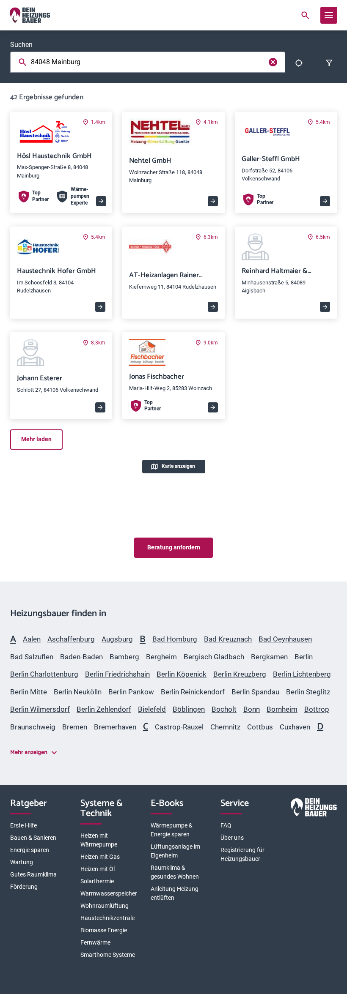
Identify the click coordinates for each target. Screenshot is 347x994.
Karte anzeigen (178, 466)
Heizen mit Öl (97, 869)
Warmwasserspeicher (108, 893)
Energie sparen (29, 850)
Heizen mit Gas (100, 856)
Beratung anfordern (173, 547)
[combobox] (149, 62)
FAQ (225, 825)
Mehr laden (36, 439)
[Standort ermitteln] (299, 63)
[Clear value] (273, 62)
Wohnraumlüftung (104, 905)
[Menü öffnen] (328, 15)
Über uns (232, 837)
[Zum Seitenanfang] (327, 493)
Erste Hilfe (23, 825)
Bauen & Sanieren (33, 837)
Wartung (21, 862)
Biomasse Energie (103, 930)
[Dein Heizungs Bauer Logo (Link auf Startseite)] (30, 15)
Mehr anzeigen (28, 752)
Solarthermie (97, 881)
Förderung (24, 886)
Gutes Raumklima (33, 874)
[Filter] (329, 63)
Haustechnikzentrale (107, 918)
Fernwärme (95, 942)
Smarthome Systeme (107, 954)
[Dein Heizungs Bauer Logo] (314, 808)
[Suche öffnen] (305, 15)
